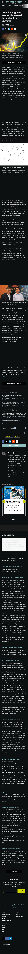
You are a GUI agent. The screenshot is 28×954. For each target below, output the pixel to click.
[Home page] (14, 2)
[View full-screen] (26, 35)
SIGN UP (16, 6)
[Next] (24, 501)
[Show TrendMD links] (25, 428)
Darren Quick (12, 453)
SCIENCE (4, 6)
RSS (3, 931)
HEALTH (10, 6)
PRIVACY (4, 927)
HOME (21, 6)
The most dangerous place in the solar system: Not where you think (15, 503)
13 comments (15, 445)
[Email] (15, 29)
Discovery (4, 391)
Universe (8, 436)
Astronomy (5, 9)
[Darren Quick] (4, 454)
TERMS (3, 925)
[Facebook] (3, 29)
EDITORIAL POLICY (6, 921)
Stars (16, 436)
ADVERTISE (4, 923)
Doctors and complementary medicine (11, 420)
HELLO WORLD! (6, 914)
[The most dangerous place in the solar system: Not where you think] (16, 493)
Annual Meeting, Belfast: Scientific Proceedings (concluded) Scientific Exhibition (13, 402)
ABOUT (3, 918)
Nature (3, 376)
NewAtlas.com (19, 916)
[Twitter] (6, 29)
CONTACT (4, 929)
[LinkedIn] (9, 29)
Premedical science (6, 409)
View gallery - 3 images (14, 63)
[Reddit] (12, 29)
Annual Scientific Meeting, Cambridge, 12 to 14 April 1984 (13, 396)
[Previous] (3, 501)
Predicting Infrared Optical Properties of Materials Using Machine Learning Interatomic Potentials (14, 414)
